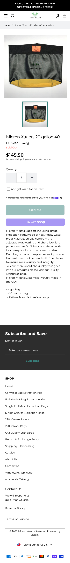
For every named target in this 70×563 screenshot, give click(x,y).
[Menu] (6, 16)
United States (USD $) (36, 544)
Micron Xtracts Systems (31, 531)
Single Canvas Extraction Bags (24, 412)
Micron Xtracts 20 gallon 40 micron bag (34, 25)
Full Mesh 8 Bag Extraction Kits (25, 399)
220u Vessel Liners (17, 419)
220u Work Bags (16, 426)
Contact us (12, 466)
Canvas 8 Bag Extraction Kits (23, 392)
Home (7, 25)
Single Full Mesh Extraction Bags (26, 406)
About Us (11, 459)
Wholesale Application (19, 472)
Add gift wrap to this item (27, 189)
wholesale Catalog (17, 479)
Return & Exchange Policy (22, 439)
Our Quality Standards (19, 432)
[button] (12, 16)
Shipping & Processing (20, 446)
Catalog (10, 452)
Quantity (11, 169)
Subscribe (32, 360)
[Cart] (63, 16)
